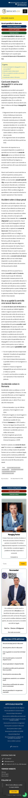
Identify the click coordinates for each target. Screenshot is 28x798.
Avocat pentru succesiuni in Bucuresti (14, 725)
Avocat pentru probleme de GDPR (14, 731)
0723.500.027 (23, 5)
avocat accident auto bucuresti (13, 467)
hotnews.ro (11, 422)
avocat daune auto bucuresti (17, 469)
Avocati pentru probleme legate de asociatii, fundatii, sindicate (14, 719)
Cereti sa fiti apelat (14, 30)
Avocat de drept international (14, 713)
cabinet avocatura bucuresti (8, 473)
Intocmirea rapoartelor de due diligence (14, 708)
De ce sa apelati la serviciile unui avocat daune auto (13, 74)
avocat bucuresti (5, 469)
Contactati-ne (14, 557)
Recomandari (4, 776)
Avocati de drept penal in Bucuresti (13, 643)
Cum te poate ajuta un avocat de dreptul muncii (12, 659)
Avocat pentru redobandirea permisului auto (14, 716)
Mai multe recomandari (14, 632)
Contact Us (15, 746)
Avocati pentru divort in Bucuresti (12, 647)
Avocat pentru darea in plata (14, 728)
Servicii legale (4, 774)
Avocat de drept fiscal (14, 734)
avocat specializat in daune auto (8, 471)
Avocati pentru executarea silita (12, 674)
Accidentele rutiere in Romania (11, 77)
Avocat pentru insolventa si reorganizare (14, 723)
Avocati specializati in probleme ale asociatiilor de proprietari (14, 737)
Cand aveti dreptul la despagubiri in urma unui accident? (14, 68)
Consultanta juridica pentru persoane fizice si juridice (13, 669)
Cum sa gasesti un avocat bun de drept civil (14, 653)
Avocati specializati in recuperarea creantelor (12, 691)
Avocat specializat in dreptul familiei (13, 664)
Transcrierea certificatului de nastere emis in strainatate (13, 685)
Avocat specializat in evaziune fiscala (14, 710)
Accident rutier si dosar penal (11, 71)
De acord (14, 791)
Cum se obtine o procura (14, 741)
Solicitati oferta (14, 33)
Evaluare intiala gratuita (14, 26)
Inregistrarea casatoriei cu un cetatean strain (14, 679)
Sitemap (3, 772)
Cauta (23, 564)
